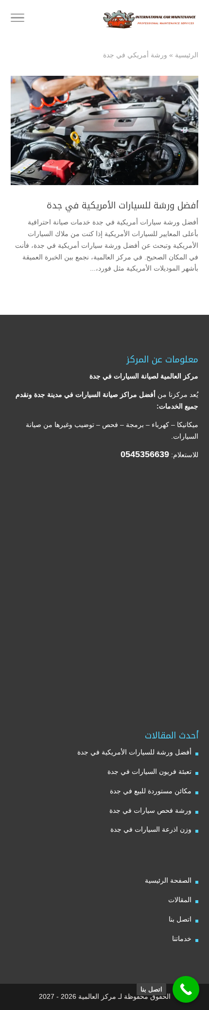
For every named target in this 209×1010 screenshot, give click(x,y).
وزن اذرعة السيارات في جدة (151, 829)
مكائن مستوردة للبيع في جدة (151, 791)
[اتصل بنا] (186, 989)
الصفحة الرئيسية (168, 880)
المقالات (180, 900)
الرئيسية (186, 55)
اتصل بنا (180, 919)
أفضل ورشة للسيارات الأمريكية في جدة (122, 205)
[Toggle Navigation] (17, 19)
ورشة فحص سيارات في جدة (150, 810)
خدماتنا (182, 938)
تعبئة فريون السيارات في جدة (149, 771)
